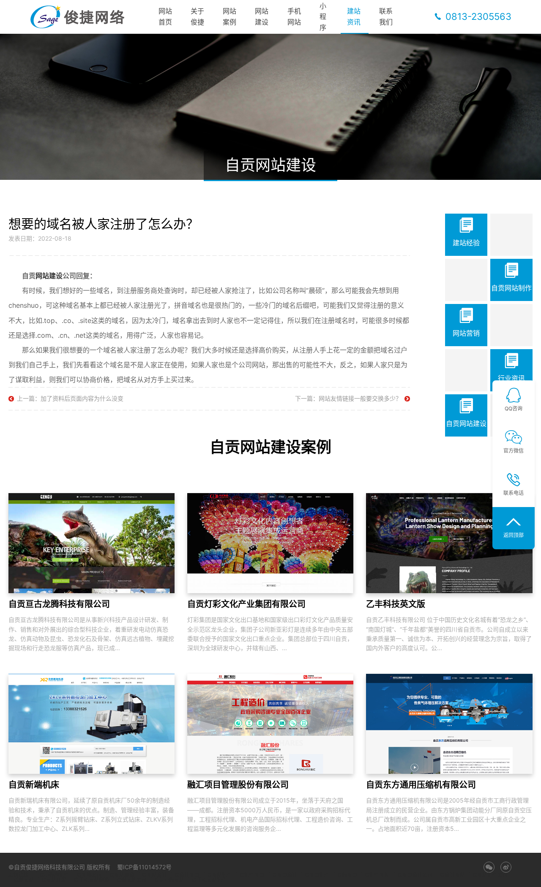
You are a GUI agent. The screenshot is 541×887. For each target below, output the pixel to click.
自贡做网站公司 (129, 880)
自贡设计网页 (184, 875)
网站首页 (165, 16)
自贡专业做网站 (166, 880)
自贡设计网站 (449, 875)
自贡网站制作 (511, 288)
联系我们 (386, 16)
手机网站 (294, 16)
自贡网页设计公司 (412, 875)
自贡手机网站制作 (206, 880)
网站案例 (229, 16)
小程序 (323, 17)
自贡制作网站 (374, 875)
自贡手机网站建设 (88, 880)
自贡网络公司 (86, 875)
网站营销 (466, 333)
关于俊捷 (197, 16)
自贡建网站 (21, 880)
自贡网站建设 (466, 423)
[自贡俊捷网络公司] (80, 17)
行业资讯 (511, 378)
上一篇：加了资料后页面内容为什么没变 (70, 398)
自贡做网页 (344, 875)
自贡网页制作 (314, 875)
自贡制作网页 (249, 875)
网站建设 (261, 16)
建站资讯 (354, 16)
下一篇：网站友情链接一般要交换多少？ (348, 398)
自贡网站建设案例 (270, 447)
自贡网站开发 (51, 880)
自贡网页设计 (282, 875)
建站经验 (466, 243)
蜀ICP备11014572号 (144, 867)
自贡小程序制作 (51, 875)
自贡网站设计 (152, 875)
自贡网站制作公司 (487, 875)
